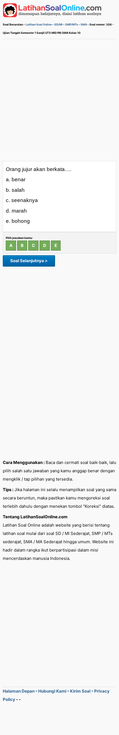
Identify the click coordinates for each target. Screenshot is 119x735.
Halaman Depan (19, 691)
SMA (84, 24)
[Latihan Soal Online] (52, 15)
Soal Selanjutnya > (29, 260)
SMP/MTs (71, 24)
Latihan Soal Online (38, 24)
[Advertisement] (59, 100)
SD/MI (58, 24)
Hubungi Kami (52, 691)
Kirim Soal (80, 691)
